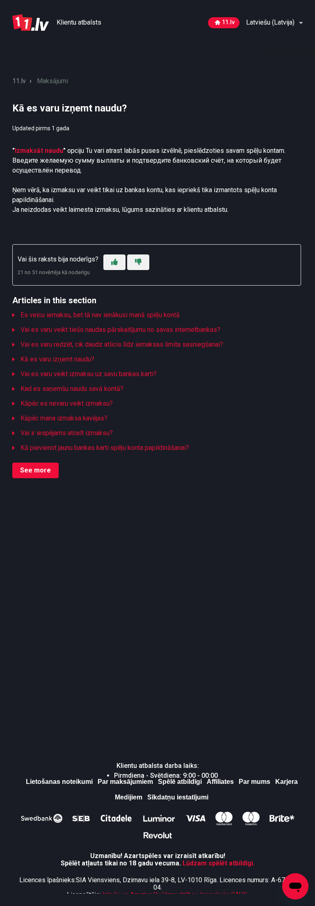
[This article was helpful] (114, 262)
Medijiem (128, 797)
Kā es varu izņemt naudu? (57, 359)
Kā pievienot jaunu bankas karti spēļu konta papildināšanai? (105, 448)
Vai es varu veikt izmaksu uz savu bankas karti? (89, 374)
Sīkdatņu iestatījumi (177, 797)
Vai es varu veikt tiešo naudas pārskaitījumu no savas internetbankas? (120, 330)
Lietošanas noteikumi (59, 781)
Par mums (254, 781)
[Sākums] (31, 22)
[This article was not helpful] (138, 262)
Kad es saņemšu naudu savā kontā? (72, 389)
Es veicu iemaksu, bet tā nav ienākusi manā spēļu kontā (100, 315)
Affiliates (220, 781)
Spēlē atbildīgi (180, 781)
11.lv (228, 22)
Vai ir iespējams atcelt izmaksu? (67, 433)
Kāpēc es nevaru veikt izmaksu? (67, 403)
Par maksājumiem (125, 781)
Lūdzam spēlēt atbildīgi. (219, 863)
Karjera (286, 781)
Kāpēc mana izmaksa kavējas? (64, 418)
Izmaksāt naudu (39, 150)
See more (35, 470)
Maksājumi (52, 81)
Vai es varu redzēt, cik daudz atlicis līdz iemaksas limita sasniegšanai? (122, 344)
